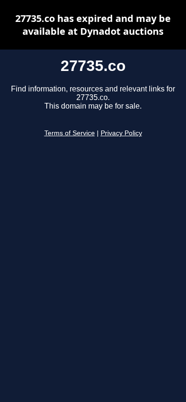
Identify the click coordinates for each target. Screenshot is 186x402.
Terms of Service (69, 133)
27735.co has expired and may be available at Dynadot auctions (93, 25)
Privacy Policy (121, 133)
